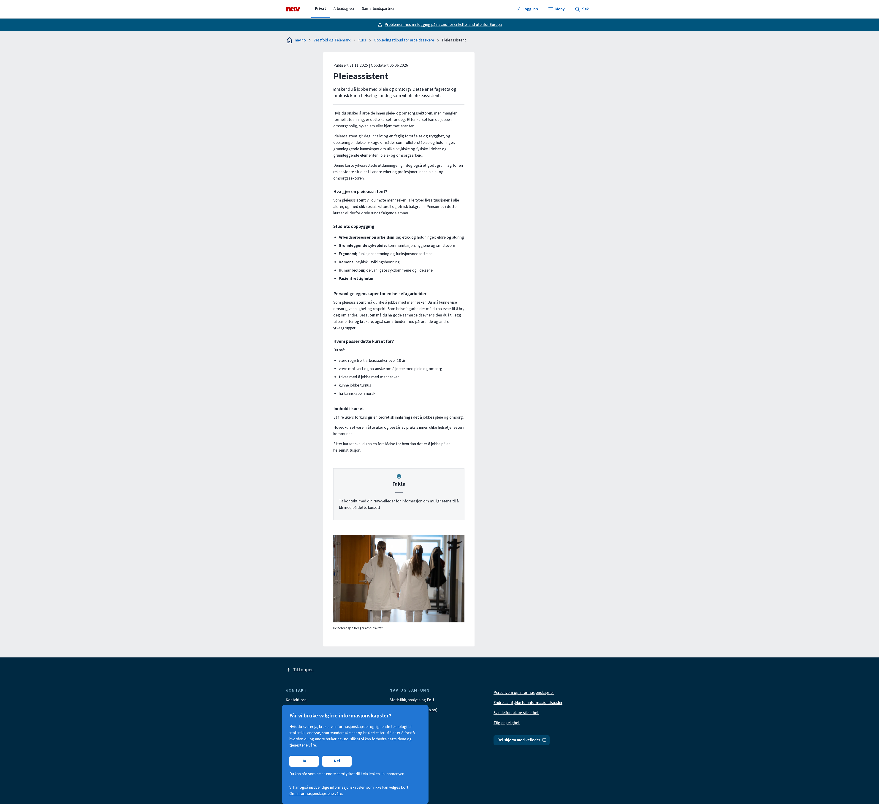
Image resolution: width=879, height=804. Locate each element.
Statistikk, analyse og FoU (412, 700)
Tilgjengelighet (507, 723)
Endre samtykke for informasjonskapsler (528, 703)
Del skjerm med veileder (518, 740)
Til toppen (303, 670)
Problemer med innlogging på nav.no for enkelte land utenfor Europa (443, 24)
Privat (320, 8)
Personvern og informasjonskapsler (524, 692)
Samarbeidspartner (378, 8)
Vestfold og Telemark (332, 40)
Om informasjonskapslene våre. (316, 793)
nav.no (300, 40)
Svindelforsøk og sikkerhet (516, 713)
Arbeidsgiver (344, 8)
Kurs (362, 40)
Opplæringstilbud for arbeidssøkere (404, 40)
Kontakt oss (296, 700)
